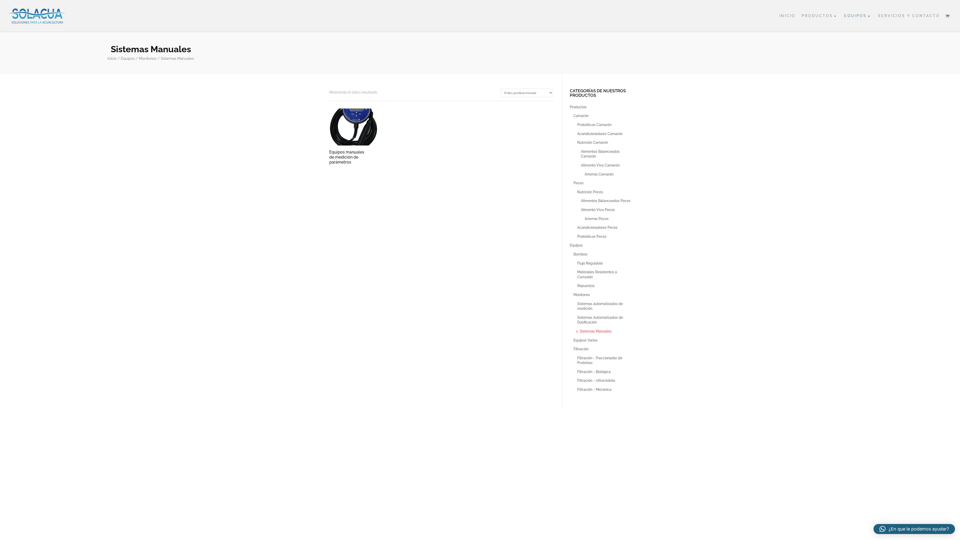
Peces (579, 183)
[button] (914, 529)
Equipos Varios (586, 340)
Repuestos (585, 286)
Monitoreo (147, 58)
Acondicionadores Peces (597, 228)
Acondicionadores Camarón (599, 134)
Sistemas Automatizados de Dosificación (600, 320)
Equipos (855, 16)
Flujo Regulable (590, 263)
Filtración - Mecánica (594, 390)
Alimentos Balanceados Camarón (600, 154)
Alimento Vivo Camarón (600, 165)
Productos (817, 16)
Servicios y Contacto (909, 16)
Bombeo (580, 254)
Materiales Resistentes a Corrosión (597, 274)
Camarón (581, 116)
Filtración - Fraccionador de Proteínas (599, 360)
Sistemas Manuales (596, 331)
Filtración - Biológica (594, 372)
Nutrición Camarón (592, 142)
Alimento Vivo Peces (598, 210)
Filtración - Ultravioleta (596, 380)
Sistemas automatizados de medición (600, 306)
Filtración (581, 349)
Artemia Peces (596, 219)
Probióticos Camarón (594, 125)
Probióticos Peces (591, 236)
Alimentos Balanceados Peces (605, 201)
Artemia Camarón (599, 174)
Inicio (787, 16)
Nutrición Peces (590, 192)
